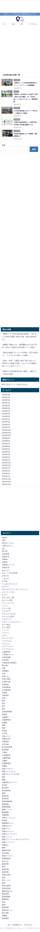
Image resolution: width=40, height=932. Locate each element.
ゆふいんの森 (7, 600)
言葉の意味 (6, 875)
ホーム (4, 24)
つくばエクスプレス (9, 584)
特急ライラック (8, 842)
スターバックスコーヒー (11, 622)
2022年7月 (6, 468)
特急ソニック (7, 837)
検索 (3, 145)
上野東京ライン (8, 654)
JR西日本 (5, 567)
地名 (3, 728)
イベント (5, 605)
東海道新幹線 (7, 801)
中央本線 (5, 660)
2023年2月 (6, 457)
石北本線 (5, 853)
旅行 (22, 24)
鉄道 (13, 24)
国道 (3, 725)
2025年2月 (6, 416)
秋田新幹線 (6, 858)
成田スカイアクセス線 (10, 774)
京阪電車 (5, 695)
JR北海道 (5, 554)
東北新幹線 (6, 790)
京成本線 (5, 684)
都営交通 (5, 894)
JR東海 (4, 559)
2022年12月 (6, 462)
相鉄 (3, 847)
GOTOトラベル (8, 543)
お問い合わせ (28, 925)
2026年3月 (6, 397)
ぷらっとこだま (8, 592)
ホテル (4, 635)
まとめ (4, 595)
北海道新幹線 (7, 711)
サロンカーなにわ (9, 614)
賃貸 (3, 877)
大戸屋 (4, 733)
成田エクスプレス (9, 771)
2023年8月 (6, 441)
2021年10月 (6, 484)
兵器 (3, 698)
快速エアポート (8, 769)
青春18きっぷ (7, 910)
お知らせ (5, 575)
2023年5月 (6, 449)
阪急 (3, 905)
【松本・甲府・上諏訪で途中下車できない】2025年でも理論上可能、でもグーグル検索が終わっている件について (19, 363)
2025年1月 (6, 419)
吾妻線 (4, 722)
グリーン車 (6, 608)
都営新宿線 (6, 896)
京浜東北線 (6, 690)
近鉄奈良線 (6, 888)
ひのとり (5, 586)
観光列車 (5, 872)
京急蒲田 (5, 671)
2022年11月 (6, 465)
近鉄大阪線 (6, 885)
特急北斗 (5, 845)
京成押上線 (6, 682)
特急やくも (6, 828)
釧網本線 (5, 899)
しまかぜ (5, 578)
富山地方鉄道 (7, 747)
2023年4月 (6, 452)
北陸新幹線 (6, 720)
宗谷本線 (5, 744)
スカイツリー (7, 619)
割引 (3, 701)
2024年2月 (6, 427)
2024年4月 (6, 422)
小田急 (4, 752)
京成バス (5, 676)
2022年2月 (6, 473)
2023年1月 (6, 460)
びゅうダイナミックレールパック (15, 589)
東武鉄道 (5, 796)
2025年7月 (6, 403)
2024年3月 (6, 424)
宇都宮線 (5, 741)
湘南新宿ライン (8, 823)
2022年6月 (6, 471)
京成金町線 (6, 687)
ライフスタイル (33, 24)
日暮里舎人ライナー (9, 782)
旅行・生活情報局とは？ (15, 925)
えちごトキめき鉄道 (9, 573)
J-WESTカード (7, 546)
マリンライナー (8, 646)
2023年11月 (6, 433)
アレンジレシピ (8, 603)
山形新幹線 (6, 755)
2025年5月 (6, 408)
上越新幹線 (6, 652)
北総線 (4, 714)
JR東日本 (5, 556)
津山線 (4, 820)
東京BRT (5, 788)
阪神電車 (5, 907)
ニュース (5, 630)
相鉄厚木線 (6, 850)
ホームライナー (8, 638)
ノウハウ (5, 633)
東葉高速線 (6, 807)
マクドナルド (7, 641)
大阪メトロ (6, 736)
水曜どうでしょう (9, 818)
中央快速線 (6, 657)
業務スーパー (7, 809)
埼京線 (4, 731)
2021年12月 (6, 479)
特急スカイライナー (9, 834)
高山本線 (5, 913)
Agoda (4, 537)
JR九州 (4, 551)
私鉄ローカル (7, 856)
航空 (3, 866)
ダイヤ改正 (6, 624)
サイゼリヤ (6, 611)
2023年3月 (6, 454)
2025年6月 (6, 405)
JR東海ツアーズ (8, 565)
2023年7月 (6, 443)
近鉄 (3, 883)
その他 (4, 581)
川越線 (4, 760)
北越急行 (5, 717)
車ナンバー (6, 880)
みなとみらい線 (8, 597)
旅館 (3, 779)
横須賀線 (5, 812)
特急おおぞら (7, 826)
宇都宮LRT (6, 739)
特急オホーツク (8, 831)
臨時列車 (5, 864)
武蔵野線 (5, 815)
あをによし (6, 570)
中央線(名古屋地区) (9, 663)
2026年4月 (6, 394)
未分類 (4, 785)
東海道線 (5, 804)
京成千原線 (6, 679)
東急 (3, 793)
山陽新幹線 (6, 758)
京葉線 (4, 692)
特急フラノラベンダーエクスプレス (15, 839)
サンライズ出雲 (8, 616)
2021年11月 (6, 481)
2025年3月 (6, 413)
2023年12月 (6, 430)
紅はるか (5, 861)
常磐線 (4, 766)
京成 (3, 673)
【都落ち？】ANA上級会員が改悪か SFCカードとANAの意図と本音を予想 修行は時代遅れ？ (20, 336)
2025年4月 (6, 411)
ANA (4, 540)
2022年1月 (6, 476)
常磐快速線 (6, 763)
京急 (3, 668)
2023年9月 (6, 438)
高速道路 (5, 918)
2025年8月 (6, 400)
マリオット (6, 643)
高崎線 (4, 915)
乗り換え (5, 665)
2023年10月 (6, 435)
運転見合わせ (7, 891)
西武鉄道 (5, 869)
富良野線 (5, 750)
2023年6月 (6, 446)
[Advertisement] (20, 50)
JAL (3, 548)
